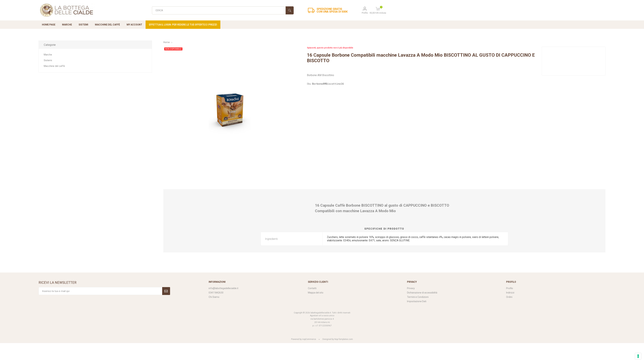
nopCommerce (309, 339)
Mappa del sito (315, 292)
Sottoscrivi (166, 291)
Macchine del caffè (54, 66)
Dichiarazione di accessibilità (422, 292)
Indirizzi (510, 292)
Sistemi (48, 60)
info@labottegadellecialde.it (223, 288)
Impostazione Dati (416, 301)
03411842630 (216, 292)
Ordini (509, 297)
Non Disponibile (173, 49)
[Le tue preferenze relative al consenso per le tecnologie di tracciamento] (638, 356)
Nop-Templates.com (343, 339)
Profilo (365, 13)
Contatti (312, 288)
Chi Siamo (214, 297)
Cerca (290, 10)
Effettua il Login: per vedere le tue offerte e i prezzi (183, 24)
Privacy (411, 288)
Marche (48, 54)
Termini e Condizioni (417, 297)
